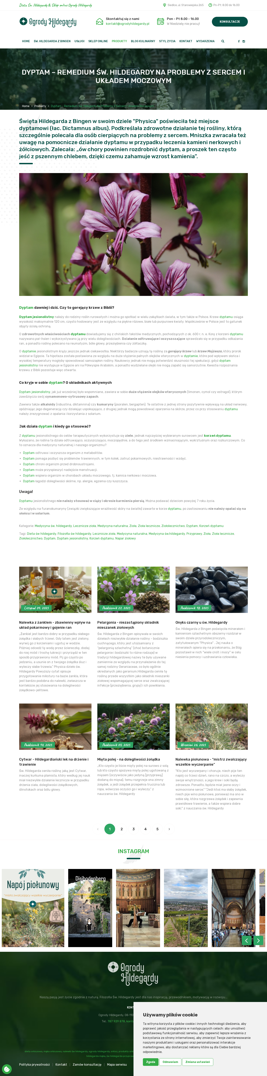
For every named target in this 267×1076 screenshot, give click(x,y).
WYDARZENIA (205, 41)
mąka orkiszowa (53, 1051)
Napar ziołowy (125, 538)
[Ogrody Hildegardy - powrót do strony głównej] (48, 22)
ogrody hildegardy (99, 1051)
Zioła (132, 526)
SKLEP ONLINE (98, 41)
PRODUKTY (119, 41)
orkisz (114, 1051)
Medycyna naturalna (113, 526)
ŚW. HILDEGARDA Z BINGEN (52, 41)
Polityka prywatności (34, 1064)
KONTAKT (185, 41)
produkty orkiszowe (130, 1051)
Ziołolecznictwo (173, 526)
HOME (26, 41)
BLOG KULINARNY (143, 41)
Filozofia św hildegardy (74, 534)
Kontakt (61, 1064)
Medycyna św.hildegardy (167, 534)
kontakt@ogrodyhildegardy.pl (127, 24)
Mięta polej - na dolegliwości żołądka (128, 759)
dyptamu (226, 317)
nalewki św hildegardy (75, 1051)
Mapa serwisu (117, 1064)
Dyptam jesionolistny (36, 317)
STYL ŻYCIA (167, 41)
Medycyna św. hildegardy (53, 526)
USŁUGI (79, 41)
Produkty (40, 106)
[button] (258, 940)
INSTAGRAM (133, 851)
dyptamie (29, 351)
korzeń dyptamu (217, 436)
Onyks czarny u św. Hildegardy (201, 622)
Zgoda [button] (150, 1062)
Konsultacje (230, 21)
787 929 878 (116, 1021)
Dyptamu (26, 501)
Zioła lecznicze (149, 526)
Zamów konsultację (87, 1064)
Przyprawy (194, 534)
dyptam (56, 382)
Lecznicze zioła (84, 526)
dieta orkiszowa (33, 1051)
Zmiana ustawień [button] (197, 1062)
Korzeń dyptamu (211, 526)
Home (26, 106)
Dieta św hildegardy (41, 534)
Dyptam (26, 307)
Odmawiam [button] (170, 1062)
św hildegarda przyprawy (121, 1056)
